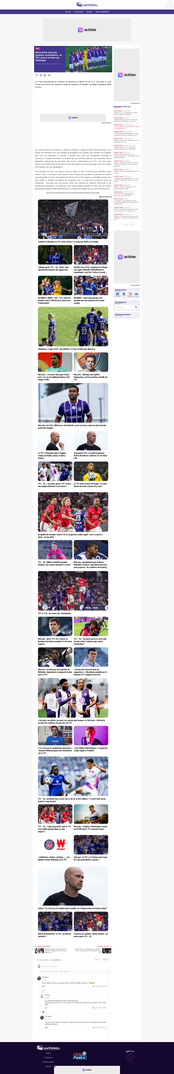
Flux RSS (48, 1066)
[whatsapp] (45, 75)
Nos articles (78, 12)
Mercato (89, 12)
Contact (48, 1053)
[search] (136, 307)
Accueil (68, 12)
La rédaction (48, 1057)
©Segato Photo (107, 47)
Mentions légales (48, 1062)
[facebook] (36, 75)
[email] (49, 75)
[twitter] (40, 75)
